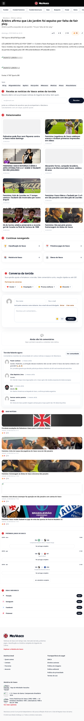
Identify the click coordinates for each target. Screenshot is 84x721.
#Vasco (61, 85)
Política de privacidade (55, 672)
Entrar (62, 305)
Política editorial (53, 669)
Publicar (71, 319)
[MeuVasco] (42, 3)
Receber (76, 100)
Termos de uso (52, 676)
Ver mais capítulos (10, 705)
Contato (7, 663)
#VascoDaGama (71, 85)
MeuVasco (6, 18)
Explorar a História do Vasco (13, 649)
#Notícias (54, 85)
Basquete (57, 10)
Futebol (5, 10)
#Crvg (4, 85)
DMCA (49, 659)
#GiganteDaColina (14, 85)
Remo (75, 10)
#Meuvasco (44, 85)
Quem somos (9, 659)
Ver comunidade (73, 354)
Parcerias (8, 666)
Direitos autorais (53, 663)
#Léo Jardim (34, 85)
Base (48, 10)
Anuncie (7, 669)
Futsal (67, 10)
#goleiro (25, 85)
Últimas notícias (16, 18)
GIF (62, 319)
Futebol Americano (35, 10)
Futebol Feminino (19, 10)
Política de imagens (54, 666)
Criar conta (70, 305)
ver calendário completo (42, 580)
